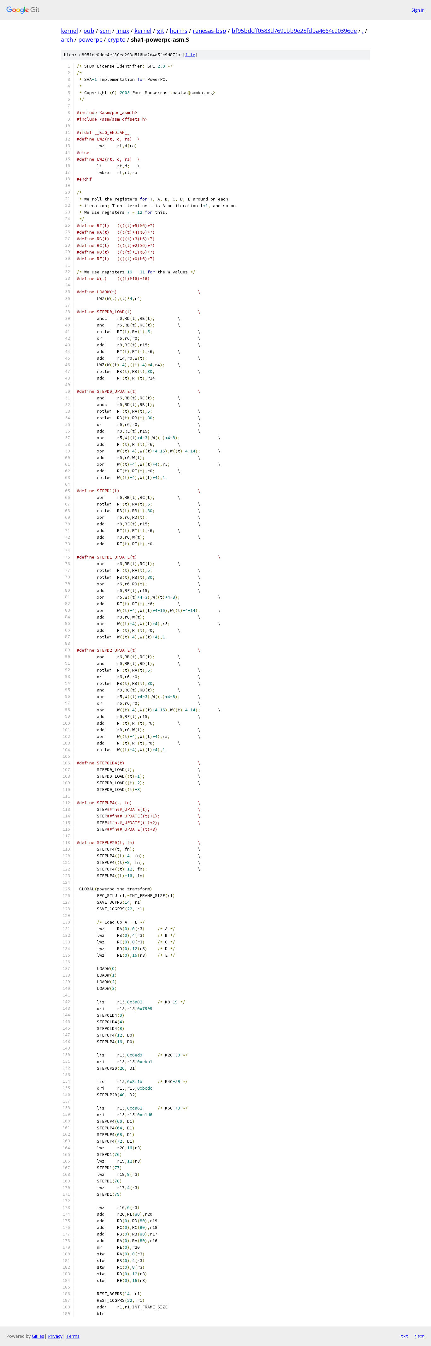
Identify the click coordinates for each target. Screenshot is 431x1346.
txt (404, 1336)
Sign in (418, 10)
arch (67, 39)
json (420, 1336)
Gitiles (38, 1336)
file (190, 54)
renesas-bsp (209, 30)
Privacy (55, 1336)
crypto (117, 39)
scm (105, 30)
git (160, 30)
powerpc (90, 39)
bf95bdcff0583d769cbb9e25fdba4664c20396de (294, 30)
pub (88, 30)
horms (178, 30)
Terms (73, 1336)
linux (122, 30)
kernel (69, 30)
